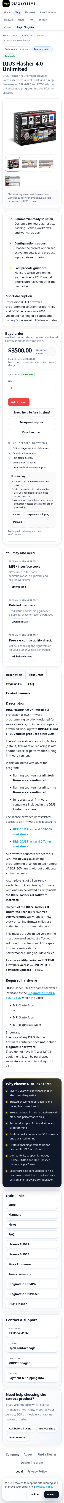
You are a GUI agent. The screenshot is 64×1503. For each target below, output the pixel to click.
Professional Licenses (33, 35)
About (28, 1454)
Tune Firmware (48, 12)
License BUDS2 (19, 1244)
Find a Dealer (47, 1454)
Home (7, 12)
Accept (51, 1494)
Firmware (30, 12)
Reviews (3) (14, 684)
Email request (32, 432)
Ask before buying (22, 656)
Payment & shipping (38, 514)
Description (14, 675)
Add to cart (19, 402)
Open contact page (22, 1348)
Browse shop (47, 1428)
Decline (34, 1494)
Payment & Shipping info (26, 1378)
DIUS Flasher (18, 1304)
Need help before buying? (32, 412)
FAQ (30, 19)
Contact (8, 27)
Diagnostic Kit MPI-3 (23, 1284)
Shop (17, 12)
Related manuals (18, 693)
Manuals (8, 19)
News (21, 19)
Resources (36, 675)
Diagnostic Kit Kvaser (24, 1294)
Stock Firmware (20, 1264)
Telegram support (32, 422)
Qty (10, 381)
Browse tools (19, 586)
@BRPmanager (19, 1363)
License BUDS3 (19, 1254)
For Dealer (43, 19)
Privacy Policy (37, 1471)
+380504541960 (19, 1333)
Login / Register (25, 27)
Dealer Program (32, 1463)
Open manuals (20, 621)
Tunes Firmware (20, 1274)
